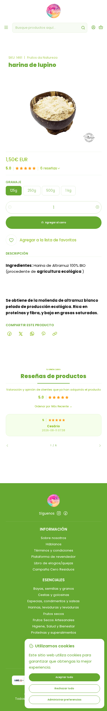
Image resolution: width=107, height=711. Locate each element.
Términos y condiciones (53, 550)
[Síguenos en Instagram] (58, 513)
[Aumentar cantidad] (97, 207)
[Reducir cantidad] (10, 207)
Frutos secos (53, 613)
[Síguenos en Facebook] (65, 513)
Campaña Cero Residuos (53, 569)
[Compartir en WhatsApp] (32, 334)
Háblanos (53, 544)
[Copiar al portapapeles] (55, 334)
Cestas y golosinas (53, 594)
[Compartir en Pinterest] (43, 334)
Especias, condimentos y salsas (53, 601)
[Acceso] (93, 28)
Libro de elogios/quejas (53, 563)
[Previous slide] (9, 445)
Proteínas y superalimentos (53, 632)
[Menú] (6, 28)
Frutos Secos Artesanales (53, 620)
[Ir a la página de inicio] (53, 10)
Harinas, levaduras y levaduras (53, 607)
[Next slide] (98, 445)
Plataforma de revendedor (53, 556)
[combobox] (49, 28)
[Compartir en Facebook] (9, 334)
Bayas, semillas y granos (53, 588)
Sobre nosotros (53, 538)
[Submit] (83, 28)
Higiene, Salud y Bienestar (53, 626)
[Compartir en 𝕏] (21, 334)
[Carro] (101, 28)
